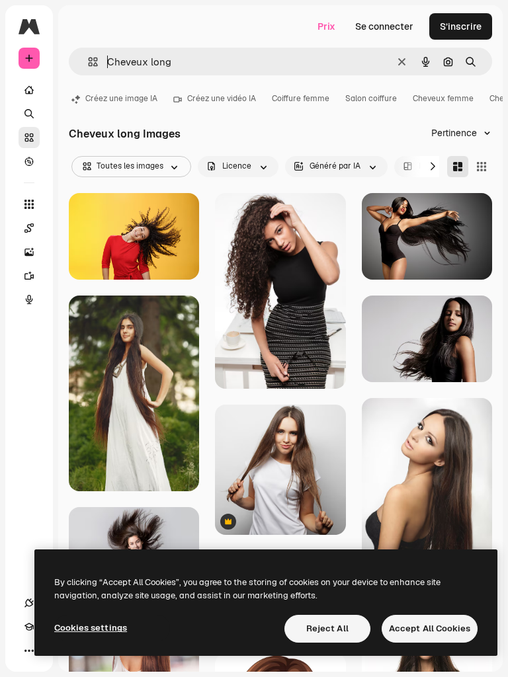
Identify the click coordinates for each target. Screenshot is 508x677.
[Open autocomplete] (87, 62)
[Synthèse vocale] (29, 299)
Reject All (327, 628)
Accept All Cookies (429, 628)
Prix (326, 26)
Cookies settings (90, 627)
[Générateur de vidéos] (29, 275)
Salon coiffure (371, 98)
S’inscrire (461, 26)
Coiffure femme (300, 98)
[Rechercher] (29, 113)
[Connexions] (29, 603)
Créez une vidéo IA (221, 98)
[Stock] (29, 137)
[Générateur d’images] (29, 251)
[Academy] (29, 626)
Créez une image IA (121, 98)
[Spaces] (29, 228)
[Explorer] (29, 161)
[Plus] (29, 650)
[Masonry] (457, 166)
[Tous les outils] (29, 204)
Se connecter (384, 26)
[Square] (481, 166)
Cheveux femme (443, 98)
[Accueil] (29, 89)
